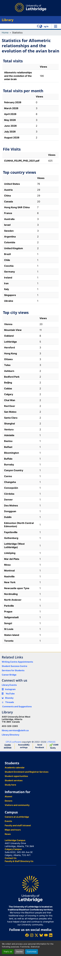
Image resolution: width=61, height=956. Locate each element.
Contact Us (10, 858)
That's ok (8, 952)
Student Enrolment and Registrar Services (26, 772)
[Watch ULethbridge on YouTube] (46, 935)
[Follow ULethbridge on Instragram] (31, 935)
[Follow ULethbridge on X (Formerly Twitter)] (36, 935)
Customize (31, 952)
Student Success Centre (14, 666)
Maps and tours (13, 829)
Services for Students (13, 670)
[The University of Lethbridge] (30, 888)
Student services (14, 780)
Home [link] (5, 32)
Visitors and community (17, 805)
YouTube (10, 693)
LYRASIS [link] (51, 742)
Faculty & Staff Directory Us (19, 861)
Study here (10, 784)
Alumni (8, 796)
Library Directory (10, 734)
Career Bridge (9, 674)
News (8, 834)
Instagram (10, 689)
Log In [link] (45, 26)
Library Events (9, 685)
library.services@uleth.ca (15, 730)
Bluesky (9, 698)
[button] (38, 26)
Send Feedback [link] (39, 746)
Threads (9, 702)
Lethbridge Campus (15, 840)
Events (8, 821)
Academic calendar (15, 767)
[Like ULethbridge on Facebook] (27, 935)
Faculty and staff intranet (18, 825)
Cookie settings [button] (7, 746)
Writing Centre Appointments (17, 661)
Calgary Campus (13, 849)
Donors (8, 800)
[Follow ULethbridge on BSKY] (41, 935)
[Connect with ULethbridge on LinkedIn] (50, 935)
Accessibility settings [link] (23, 746)
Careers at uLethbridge (17, 817)
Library (7, 20)
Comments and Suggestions (17, 706)
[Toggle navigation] (55, 26)
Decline (19, 952)
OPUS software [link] (13, 742)
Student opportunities (16, 776)
